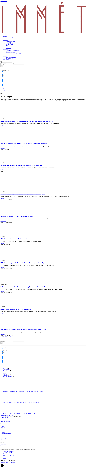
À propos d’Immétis (10, 37)
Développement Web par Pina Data (8, 462)
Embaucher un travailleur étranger (12, 50)
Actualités (5, 56)
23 (11, 336)
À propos (5, 36)
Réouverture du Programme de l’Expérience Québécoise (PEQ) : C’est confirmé (21, 165)
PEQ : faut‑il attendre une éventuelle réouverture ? (14, 238)
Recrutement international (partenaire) (13, 53)
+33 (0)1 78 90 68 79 (5, 419)
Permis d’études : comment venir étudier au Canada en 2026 (16, 309)
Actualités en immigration (11, 57)
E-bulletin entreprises (10, 55)
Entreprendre (8, 42)
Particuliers (5, 40)
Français (4, 373)
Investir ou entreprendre (10, 52)
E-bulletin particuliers (10, 46)
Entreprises (5, 49)
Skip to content (4, 1)
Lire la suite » (3, 125)
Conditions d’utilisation (7, 452)
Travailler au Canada (10, 43)
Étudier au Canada (9, 44)
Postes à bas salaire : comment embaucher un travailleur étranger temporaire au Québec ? (24, 329)
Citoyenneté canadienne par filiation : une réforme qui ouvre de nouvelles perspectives (23, 194)
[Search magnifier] (2, 66)
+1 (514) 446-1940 (4, 417)
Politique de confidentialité (8, 451)
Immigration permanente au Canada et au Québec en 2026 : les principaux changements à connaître (27, 121)
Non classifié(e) (6, 374)
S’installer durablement (10, 41)
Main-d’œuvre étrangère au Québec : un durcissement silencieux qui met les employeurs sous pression (27, 263)
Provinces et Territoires (7, 376)
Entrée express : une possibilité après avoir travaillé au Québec (17, 216)
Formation (8, 51)
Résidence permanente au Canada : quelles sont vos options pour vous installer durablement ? (25, 287)
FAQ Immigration (9, 45)
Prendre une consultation (5, 421)
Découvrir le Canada (10, 58)
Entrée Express (6, 370)
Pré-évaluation (8, 48)
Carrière (7, 38)
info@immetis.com (4, 420)
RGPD (4, 453)
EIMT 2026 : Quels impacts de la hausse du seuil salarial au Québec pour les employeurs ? (24, 143)
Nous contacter (6, 59)
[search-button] (13, 63)
